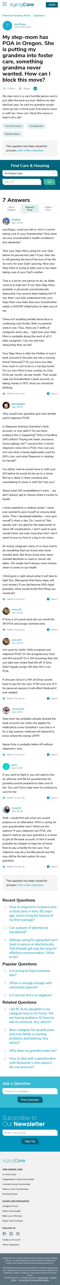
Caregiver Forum (10, 1206)
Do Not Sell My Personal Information (34, 1280)
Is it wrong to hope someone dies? (29, 973)
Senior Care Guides (11, 1211)
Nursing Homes (10, 1194)
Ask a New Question (30, 150)
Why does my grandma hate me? (32, 1050)
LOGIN (52, 4)
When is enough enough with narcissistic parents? (30, 985)
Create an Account (11, 1239)
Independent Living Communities (18, 1179)
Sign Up (30, 1141)
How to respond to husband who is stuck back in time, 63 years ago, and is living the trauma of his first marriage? (33, 913)
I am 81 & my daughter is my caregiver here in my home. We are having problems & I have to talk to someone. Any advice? (31, 1015)
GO (49, 182)
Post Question (30, 1100)
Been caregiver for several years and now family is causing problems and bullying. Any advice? (32, 1036)
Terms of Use (42, 1277)
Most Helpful (11, 209)
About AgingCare (10, 1244)
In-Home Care (9, 1174)
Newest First (30, 209)
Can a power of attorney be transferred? (28, 930)
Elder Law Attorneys (12, 1216)
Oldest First (48, 209)
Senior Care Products (12, 1220)
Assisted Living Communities (16, 1184)
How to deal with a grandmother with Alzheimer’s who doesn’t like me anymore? (32, 1062)
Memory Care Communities (15, 1189)
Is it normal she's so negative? (30, 995)
